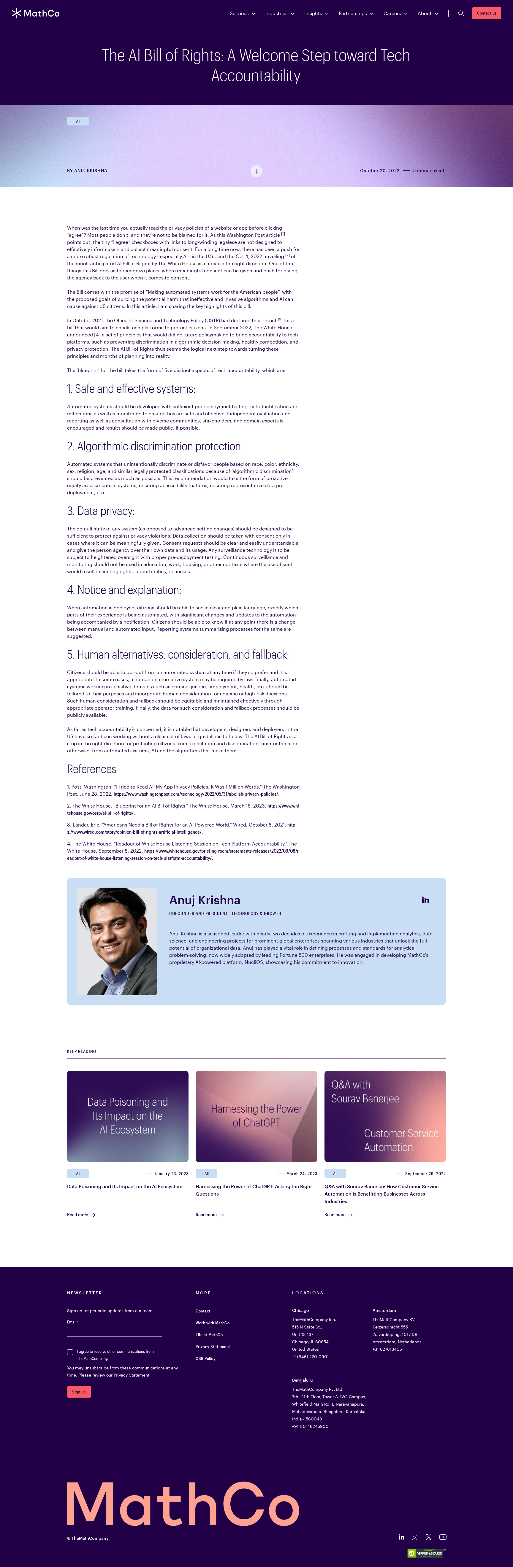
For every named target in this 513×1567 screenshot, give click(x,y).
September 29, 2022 (425, 1173)
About (425, 13)
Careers (392, 13)
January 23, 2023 (172, 1173)
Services (239, 13)
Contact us (486, 12)
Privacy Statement (213, 1346)
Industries (276, 13)
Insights (313, 13)
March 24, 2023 (301, 1173)
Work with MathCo (212, 1322)
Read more (77, 1214)
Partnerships (353, 13)
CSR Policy (206, 1358)
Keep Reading (81, 1051)
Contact (203, 1310)
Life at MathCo (209, 1334)
